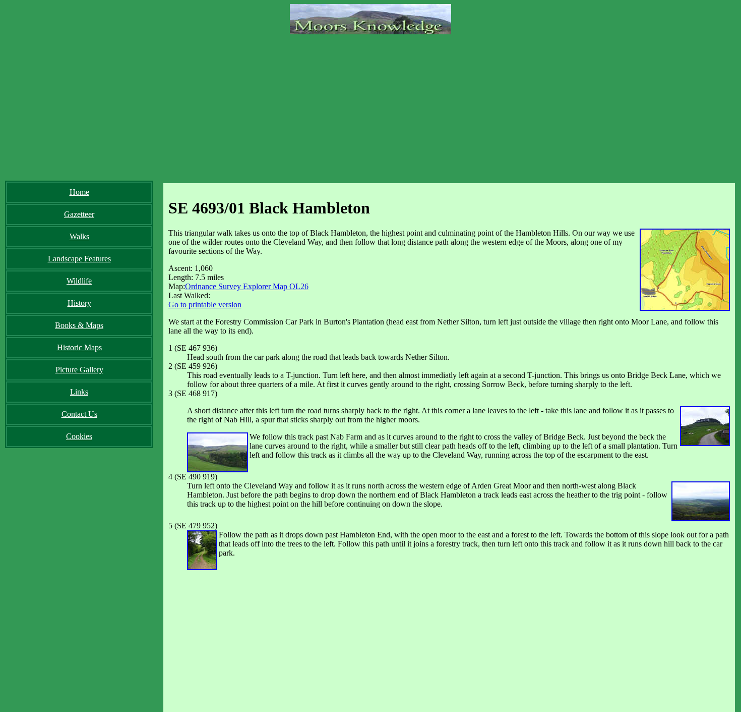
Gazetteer (79, 214)
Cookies (79, 436)
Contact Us (79, 414)
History (79, 303)
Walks (79, 236)
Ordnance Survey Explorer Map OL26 (246, 286)
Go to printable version (204, 304)
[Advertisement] (370, 105)
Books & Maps (79, 325)
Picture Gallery (79, 369)
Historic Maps (79, 347)
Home (79, 192)
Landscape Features (79, 258)
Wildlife (79, 281)
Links (79, 392)
